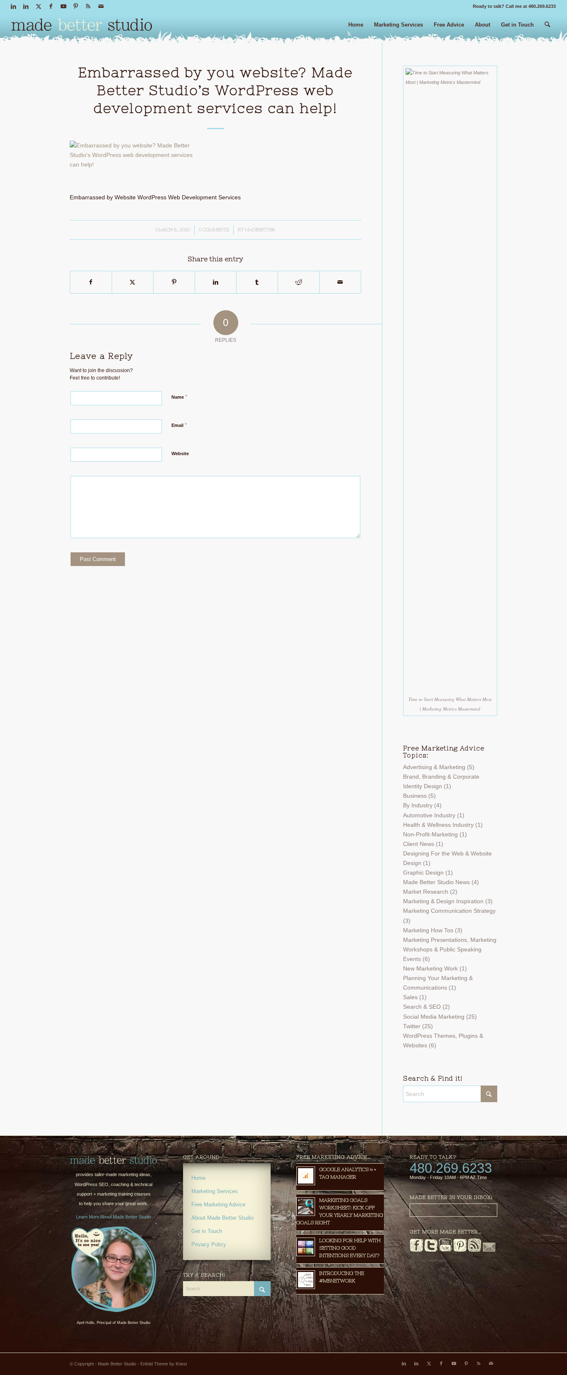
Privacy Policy (208, 1244)
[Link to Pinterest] (76, 6)
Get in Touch (206, 1231)
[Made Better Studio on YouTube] (445, 1250)
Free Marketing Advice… (333, 1157)
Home (198, 1178)
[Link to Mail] (101, 6)
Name (179, 397)
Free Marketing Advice (218, 1204)
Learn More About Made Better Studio (113, 1216)
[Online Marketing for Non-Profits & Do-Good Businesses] (113, 1160)
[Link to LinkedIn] (13, 6)
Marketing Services (214, 1191)
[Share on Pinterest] (174, 282)
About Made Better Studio (222, 1218)
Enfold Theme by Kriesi (163, 1363)
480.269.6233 (451, 1168)
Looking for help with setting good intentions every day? (350, 1248)
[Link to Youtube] (63, 6)
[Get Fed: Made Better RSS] (474, 1250)
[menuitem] (356, 28)
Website (180, 453)
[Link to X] (38, 6)
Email (179, 425)
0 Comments (214, 229)
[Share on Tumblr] (257, 282)
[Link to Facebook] (51, 6)
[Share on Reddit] (298, 282)
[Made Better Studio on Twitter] (430, 1250)
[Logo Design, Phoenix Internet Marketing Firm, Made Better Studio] (81, 27)
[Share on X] (132, 282)
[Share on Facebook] (91, 282)
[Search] (547, 28)
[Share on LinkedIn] (215, 282)
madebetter (260, 229)
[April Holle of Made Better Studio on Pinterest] (460, 1250)
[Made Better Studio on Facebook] (416, 1250)
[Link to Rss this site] (88, 6)
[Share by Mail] (340, 282)
